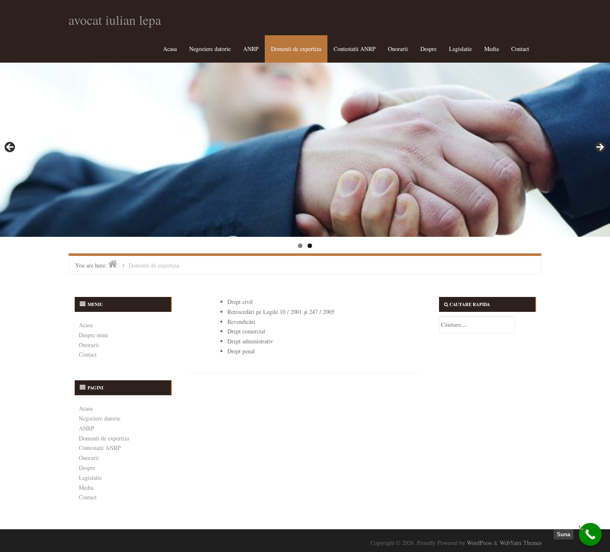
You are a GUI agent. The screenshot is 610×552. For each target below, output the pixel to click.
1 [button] (300, 245)
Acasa (170, 49)
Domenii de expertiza (296, 49)
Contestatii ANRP (355, 49)
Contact (520, 49)
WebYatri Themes (521, 543)
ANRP (251, 49)
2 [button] (309, 245)
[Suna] (590, 534)
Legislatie (460, 49)
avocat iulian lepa (114, 20)
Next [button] (599, 147)
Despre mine (93, 335)
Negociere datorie (210, 49)
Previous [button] (10, 147)
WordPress (479, 543)
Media (491, 49)
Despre (428, 49)
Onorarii (398, 49)
